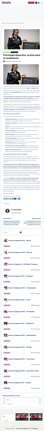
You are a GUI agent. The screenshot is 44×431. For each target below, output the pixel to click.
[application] (22, 417)
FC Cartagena (6, 203)
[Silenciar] (26, 419)
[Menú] (41, 2)
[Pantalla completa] (26, 419)
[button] (31, 3)
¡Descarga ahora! (7, 246)
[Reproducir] (17, 419)
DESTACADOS (6, 52)
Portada (3, 23)
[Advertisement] (22, 13)
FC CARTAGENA (14, 52)
